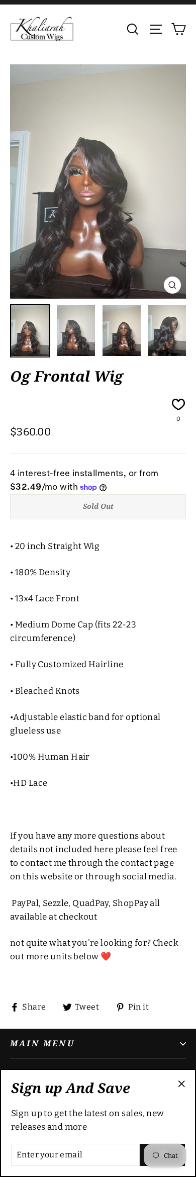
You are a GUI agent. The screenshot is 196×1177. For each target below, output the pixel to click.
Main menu (42, 1043)
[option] (98, 181)
